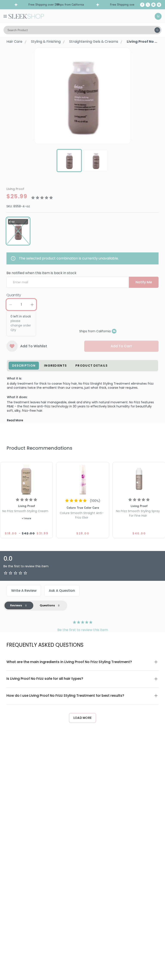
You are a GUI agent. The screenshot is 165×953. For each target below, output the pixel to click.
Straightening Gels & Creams (93, 41)
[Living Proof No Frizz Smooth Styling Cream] (26, 479)
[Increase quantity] (32, 305)
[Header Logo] (26, 16)
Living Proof (15, 189)
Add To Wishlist (33, 346)
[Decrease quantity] (10, 305)
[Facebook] (142, 5)
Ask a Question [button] (62, 590)
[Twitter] (148, 5)
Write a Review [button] (24, 590)
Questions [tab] (47, 605)
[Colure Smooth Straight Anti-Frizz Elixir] (83, 479)
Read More (15, 420)
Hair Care (14, 41)
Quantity (13, 295)
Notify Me (144, 282)
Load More (82, 718)
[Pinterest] (159, 5)
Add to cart (121, 346)
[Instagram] (153, 5)
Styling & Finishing (46, 41)
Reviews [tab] (16, 605)
